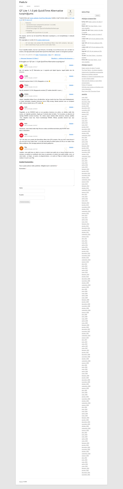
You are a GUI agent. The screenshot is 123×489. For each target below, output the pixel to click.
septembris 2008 (86, 310)
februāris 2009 (85, 299)
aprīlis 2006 (85, 371)
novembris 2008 (86, 306)
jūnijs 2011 (84, 240)
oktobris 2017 (85, 112)
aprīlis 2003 (85, 439)
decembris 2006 (86, 354)
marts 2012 (85, 222)
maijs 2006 (84, 369)
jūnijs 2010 (84, 266)
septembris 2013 (86, 190)
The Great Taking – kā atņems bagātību (92, 70)
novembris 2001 (86, 474)
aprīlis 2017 (85, 122)
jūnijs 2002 (84, 460)
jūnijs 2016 (84, 139)
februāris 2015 (85, 169)
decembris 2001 (86, 472)
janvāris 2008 (85, 327)
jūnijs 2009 (84, 291)
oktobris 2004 (85, 401)
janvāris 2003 (85, 445)
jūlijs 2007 (84, 339)
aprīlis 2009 (85, 295)
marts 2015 (85, 167)
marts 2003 (85, 441)
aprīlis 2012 (85, 219)
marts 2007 (85, 348)
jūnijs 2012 (84, 215)
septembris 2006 (86, 361)
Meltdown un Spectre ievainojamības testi (93, 76)
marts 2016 (85, 144)
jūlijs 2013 (84, 194)
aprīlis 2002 (85, 464)
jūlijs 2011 (84, 238)
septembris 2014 (86, 179)
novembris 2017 (86, 110)
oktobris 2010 (85, 257)
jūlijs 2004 (84, 407)
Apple (37, 54)
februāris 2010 (85, 274)
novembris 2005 (86, 382)
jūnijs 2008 (84, 316)
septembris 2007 (86, 335)
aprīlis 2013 (85, 198)
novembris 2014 (86, 175)
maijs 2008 (84, 318)
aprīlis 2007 (85, 346)
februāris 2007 (85, 350)
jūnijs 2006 (84, 367)
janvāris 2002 (85, 470)
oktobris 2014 (85, 177)
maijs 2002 (84, 462)
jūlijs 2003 (84, 432)
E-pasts (21, 194)
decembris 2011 (86, 228)
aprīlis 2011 (85, 245)
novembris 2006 (86, 356)
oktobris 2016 (85, 133)
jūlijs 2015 (84, 158)
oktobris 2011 (85, 232)
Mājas (21, 6)
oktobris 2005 (85, 384)
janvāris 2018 (85, 106)
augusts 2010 (85, 262)
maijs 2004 (84, 411)
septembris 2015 (86, 156)
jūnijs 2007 (84, 342)
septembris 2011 (86, 234)
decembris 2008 (86, 304)
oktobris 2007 (85, 333)
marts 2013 (85, 200)
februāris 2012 (85, 224)
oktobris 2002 (85, 451)
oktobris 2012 (85, 209)
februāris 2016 (85, 146)
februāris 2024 (85, 99)
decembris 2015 (86, 150)
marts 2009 (85, 297)
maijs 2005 (84, 394)
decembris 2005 (86, 380)
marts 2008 (85, 323)
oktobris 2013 (85, 188)
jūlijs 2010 (84, 264)
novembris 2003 (86, 424)
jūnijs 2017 (84, 118)
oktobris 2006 (85, 358)
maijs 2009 (84, 293)
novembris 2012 (86, 207)
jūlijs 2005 (84, 390)
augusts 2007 (85, 337)
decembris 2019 (86, 101)
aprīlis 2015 (85, 165)
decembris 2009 (86, 278)
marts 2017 (85, 125)
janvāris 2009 (85, 302)
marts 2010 (85, 272)
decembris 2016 (86, 129)
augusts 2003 (85, 430)
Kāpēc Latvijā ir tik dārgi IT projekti (91, 68)
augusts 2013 (85, 192)
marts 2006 (85, 373)
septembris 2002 (86, 453)
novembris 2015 (86, 152)
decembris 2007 (86, 329)
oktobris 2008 (85, 308)
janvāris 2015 (85, 171)
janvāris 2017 (85, 127)
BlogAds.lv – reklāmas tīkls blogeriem (62, 58)
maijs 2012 (84, 217)
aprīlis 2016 (85, 141)
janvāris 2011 (85, 251)
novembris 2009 (86, 280)
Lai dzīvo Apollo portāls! (88, 78)
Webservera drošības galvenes (90, 74)
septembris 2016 (86, 135)
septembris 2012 (86, 211)
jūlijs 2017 (84, 116)
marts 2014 (85, 184)
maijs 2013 (84, 196)
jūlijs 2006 (84, 365)
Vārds (21, 188)
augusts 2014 (85, 181)
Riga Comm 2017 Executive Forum (91, 91)
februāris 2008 (85, 325)
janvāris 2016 (85, 148)
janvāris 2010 (85, 276)
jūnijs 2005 (84, 392)
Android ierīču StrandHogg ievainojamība (92, 72)
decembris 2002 (86, 447)
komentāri (70, 12)
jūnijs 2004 (84, 409)
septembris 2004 (86, 403)
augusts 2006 (85, 363)
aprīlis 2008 (85, 321)
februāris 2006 (85, 375)
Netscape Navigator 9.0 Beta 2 (28, 58)
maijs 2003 (84, 436)
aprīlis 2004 (85, 413)
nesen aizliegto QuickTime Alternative (40, 18)
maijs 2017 (84, 120)
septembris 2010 (86, 259)
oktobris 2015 (85, 154)
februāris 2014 (85, 186)
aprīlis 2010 (85, 270)
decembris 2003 (86, 422)
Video (49, 54)
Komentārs (22, 168)
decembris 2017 (86, 108)
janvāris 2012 (85, 226)
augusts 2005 (85, 388)
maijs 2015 (84, 163)
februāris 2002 (85, 468)
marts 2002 (85, 466)
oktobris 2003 (85, 426)
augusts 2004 (85, 405)
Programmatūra (43, 54)
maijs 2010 (84, 268)
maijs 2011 (84, 243)
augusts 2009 (85, 287)
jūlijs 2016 (84, 137)
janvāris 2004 (85, 420)
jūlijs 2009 (84, 289)
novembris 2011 (86, 230)
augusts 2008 (85, 312)
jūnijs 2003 (84, 434)
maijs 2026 (84, 97)
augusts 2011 (85, 236)
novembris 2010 (86, 255)
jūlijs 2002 (84, 458)
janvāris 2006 (85, 377)
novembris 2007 (86, 331)
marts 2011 (85, 247)
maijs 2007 (84, 344)
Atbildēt (71, 65)
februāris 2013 (85, 203)
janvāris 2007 (85, 352)
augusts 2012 (85, 213)
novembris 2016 (86, 131)
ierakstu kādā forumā (43, 40)
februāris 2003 (85, 443)
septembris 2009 (86, 285)
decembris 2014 (86, 173)
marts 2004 (85, 415)
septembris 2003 (86, 428)
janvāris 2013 (85, 205)
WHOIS (28, 6)
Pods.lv (23, 2)
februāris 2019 (85, 103)
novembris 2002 (86, 449)
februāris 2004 (85, 417)
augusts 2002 (85, 455)
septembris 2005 (86, 386)
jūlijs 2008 (84, 314)
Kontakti (36, 6)
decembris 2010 (86, 253)
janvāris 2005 (85, 396)
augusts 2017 (85, 114)
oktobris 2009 (85, 283)
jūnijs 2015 (84, 160)
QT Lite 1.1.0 (28, 20)
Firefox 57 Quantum (87, 85)
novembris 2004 (86, 399)
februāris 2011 (85, 249)
